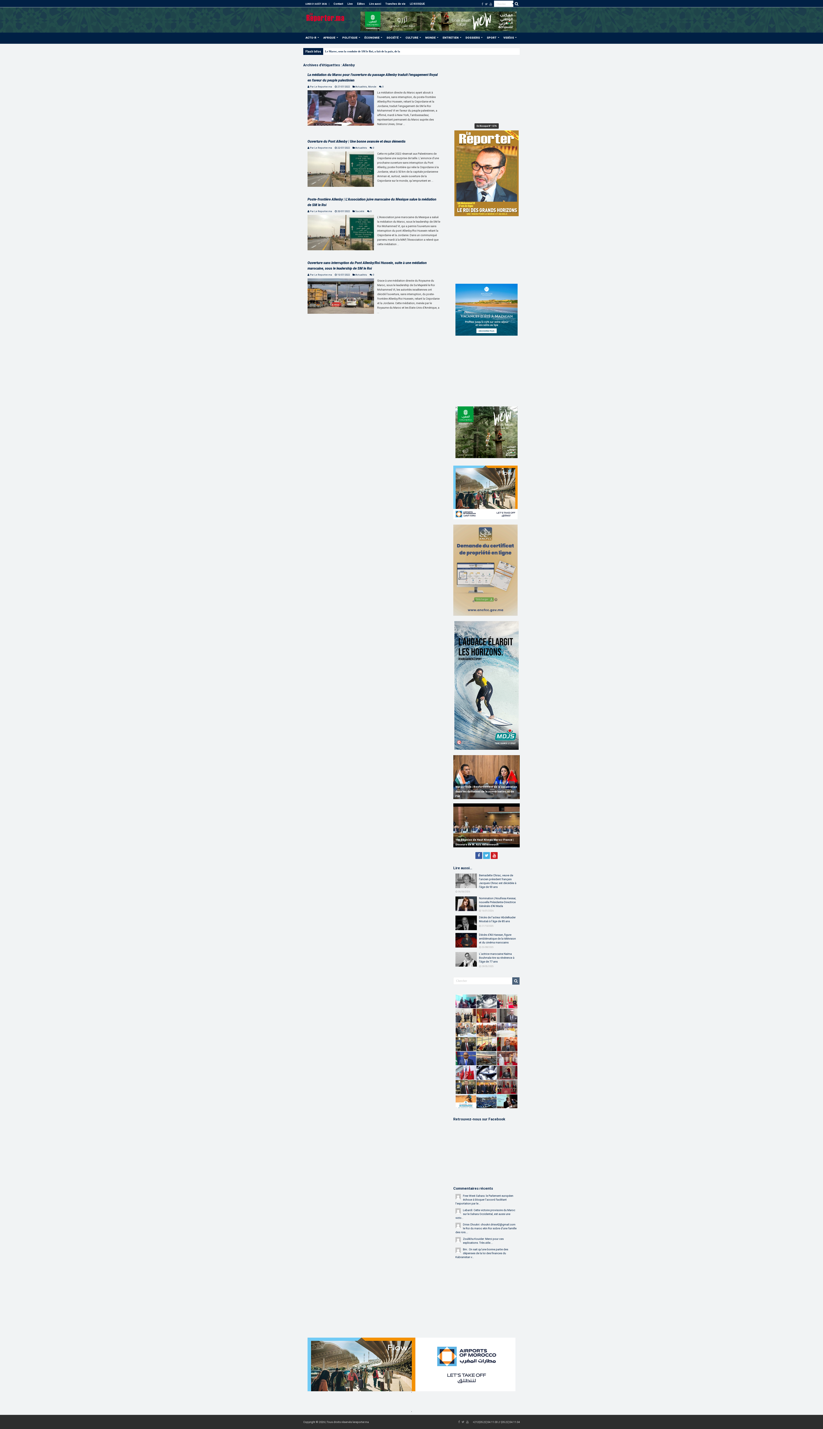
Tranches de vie (395, 3)
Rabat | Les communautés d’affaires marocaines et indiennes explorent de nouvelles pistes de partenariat (480, 791)
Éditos (361, 3)
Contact (338, 3)
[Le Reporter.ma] (325, 16)
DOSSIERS (473, 37)
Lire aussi (375, 3)
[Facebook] (482, 4)
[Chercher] (516, 4)
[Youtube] (491, 4)
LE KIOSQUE (417, 3)
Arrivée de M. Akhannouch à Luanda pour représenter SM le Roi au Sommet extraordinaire (380, 51)
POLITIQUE (349, 37)
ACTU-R (310, 37)
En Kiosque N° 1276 (487, 126)
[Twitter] (486, 4)
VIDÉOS (508, 37)
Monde (372, 86)
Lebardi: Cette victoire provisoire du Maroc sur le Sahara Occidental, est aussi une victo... (485, 1214)
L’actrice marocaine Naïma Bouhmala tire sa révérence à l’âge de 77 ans (496, 957)
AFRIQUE (329, 37)
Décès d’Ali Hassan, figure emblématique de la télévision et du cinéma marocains (497, 938)
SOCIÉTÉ (392, 37)
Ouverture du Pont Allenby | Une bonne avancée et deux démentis (356, 141)
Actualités (361, 86)
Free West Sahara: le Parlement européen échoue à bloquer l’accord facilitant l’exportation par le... (484, 1199)
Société (359, 211)
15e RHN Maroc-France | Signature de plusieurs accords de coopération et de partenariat (481, 840)
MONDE (430, 37)
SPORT (492, 37)
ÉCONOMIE (372, 37)
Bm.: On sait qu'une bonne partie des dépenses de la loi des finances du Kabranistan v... (481, 1253)
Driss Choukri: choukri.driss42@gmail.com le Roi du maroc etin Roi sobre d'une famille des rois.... (486, 1228)
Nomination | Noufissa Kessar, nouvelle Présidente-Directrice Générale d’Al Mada (497, 902)
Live (350, 3)
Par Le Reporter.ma (321, 86)
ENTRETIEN (451, 37)
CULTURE (411, 37)
